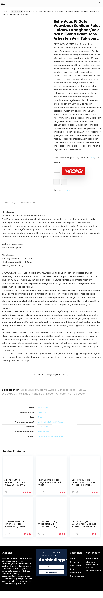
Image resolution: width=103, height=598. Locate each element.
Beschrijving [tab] (10, 202)
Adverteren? (75, 572)
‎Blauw (40, 417)
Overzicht (74, 562)
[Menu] (3, 3)
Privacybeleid (92, 558)
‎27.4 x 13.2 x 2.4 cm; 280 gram (51, 422)
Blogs (72, 569)
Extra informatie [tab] (28, 202)
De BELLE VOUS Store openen (50, 436)
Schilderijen (17, 11)
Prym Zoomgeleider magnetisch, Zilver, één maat (50, 482)
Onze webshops (77, 576)
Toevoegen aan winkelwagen (74, 171)
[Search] (99, 3)
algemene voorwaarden (92, 563)
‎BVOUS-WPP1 (43, 412)
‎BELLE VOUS (43, 407)
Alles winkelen (76, 565)
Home (4, 11)
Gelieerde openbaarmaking (93, 568)
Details (92, 158)
